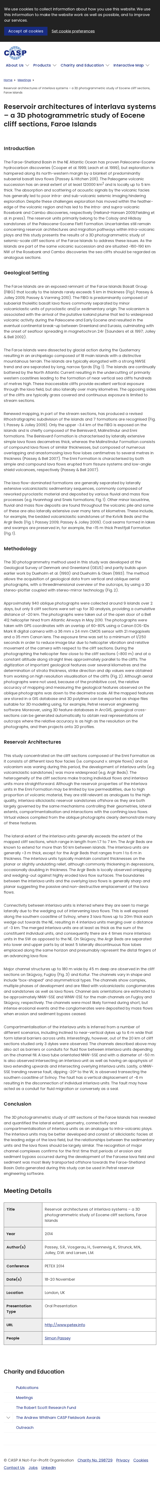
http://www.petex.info (65, 1324)
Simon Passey (58, 1338)
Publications (27, 1387)
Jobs (33, 1467)
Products (42, 65)
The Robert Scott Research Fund (46, 1407)
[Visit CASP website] (15, 53)
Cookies (140, 1460)
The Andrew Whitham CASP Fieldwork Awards (58, 1417)
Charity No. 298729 (95, 1460)
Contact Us (14, 1467)
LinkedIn (48, 1467)
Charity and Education (82, 65)
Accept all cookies (25, 31)
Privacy (123, 1460)
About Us (15, 65)
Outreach (25, 1427)
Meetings (24, 80)
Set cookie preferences (73, 31)
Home (8, 80)
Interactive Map (129, 65)
